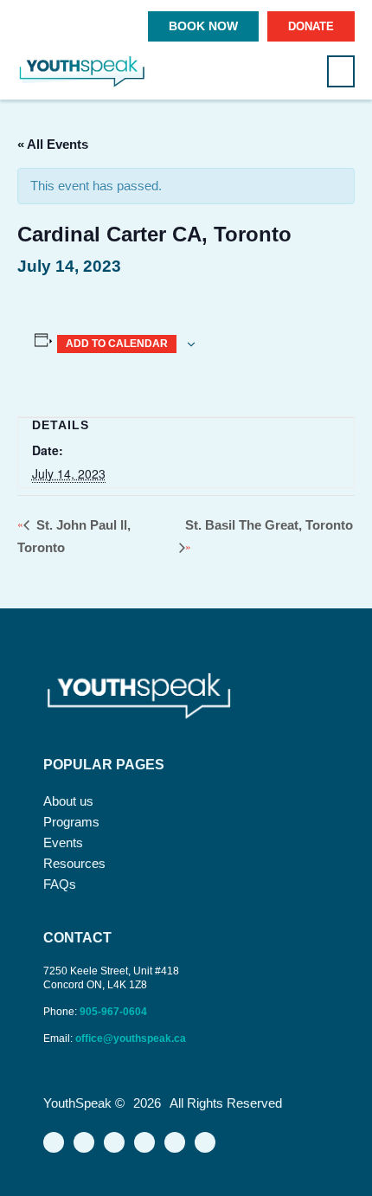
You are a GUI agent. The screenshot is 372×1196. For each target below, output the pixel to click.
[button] (341, 71)
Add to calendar (117, 344)
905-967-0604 (115, 1012)
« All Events (52, 144)
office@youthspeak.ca (130, 1038)
